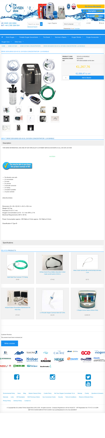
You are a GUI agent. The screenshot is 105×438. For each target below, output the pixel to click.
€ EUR (88, 23)
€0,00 (102, 23)
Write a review (9, 343)
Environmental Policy (9, 393)
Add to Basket (86, 78)
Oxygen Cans (6, 42)
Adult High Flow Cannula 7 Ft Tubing (17, 277)
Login (49, 23)
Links (12, 397)
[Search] (41, 24)
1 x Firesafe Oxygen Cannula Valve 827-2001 (52, 312)
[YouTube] (88, 386)
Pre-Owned (46, 37)
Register (54, 23)
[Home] (2, 37)
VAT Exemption (20, 397)
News (19, 393)
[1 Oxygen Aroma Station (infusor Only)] (87, 299)
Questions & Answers (97, 393)
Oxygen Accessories (92, 37)
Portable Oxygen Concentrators (28, 37)
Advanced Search (32, 27)
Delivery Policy (18, 400)
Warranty (5, 397)
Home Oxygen (10, 37)
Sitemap (80, 393)
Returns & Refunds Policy (86, 397)
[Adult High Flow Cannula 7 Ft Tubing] (17, 265)
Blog (24, 393)
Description (7, 143)
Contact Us (28, 400)
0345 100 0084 (8, 23)
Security (60, 397)
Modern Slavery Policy (35, 393)
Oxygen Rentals (76, 37)
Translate (77, 28)
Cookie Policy (47, 393)
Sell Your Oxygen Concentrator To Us (64, 393)
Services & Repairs (60, 37)
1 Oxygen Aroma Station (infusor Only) (87, 310)
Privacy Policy (7, 400)
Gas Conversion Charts (49, 397)
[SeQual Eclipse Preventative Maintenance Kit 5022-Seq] (17, 298)
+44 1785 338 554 (10, 25)
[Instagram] (52, 379)
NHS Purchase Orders (33, 397)
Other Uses (18, 42)
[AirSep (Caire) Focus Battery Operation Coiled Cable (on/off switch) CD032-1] (52, 262)
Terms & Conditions (70, 397)
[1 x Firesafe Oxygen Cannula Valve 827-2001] (52, 300)
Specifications (8, 242)
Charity (87, 393)
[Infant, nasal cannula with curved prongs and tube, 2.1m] (87, 261)
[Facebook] (17, 379)
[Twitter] (88, 379)
